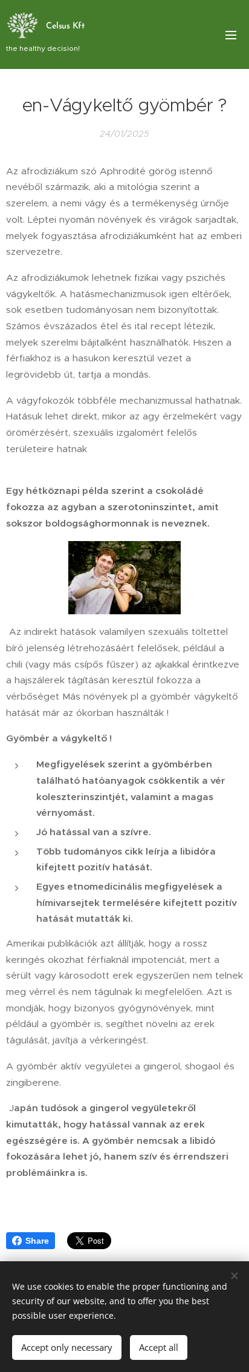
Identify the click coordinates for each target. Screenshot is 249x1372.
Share (37, 1241)
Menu (231, 34)
